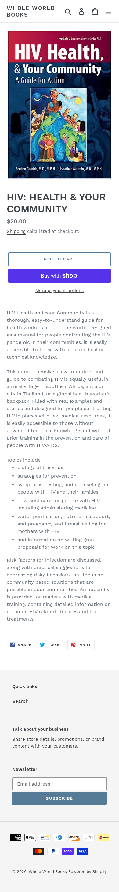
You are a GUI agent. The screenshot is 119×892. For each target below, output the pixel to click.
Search (20, 701)
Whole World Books (31, 11)
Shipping (16, 231)
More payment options (59, 290)
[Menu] (108, 11)
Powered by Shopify (87, 871)
